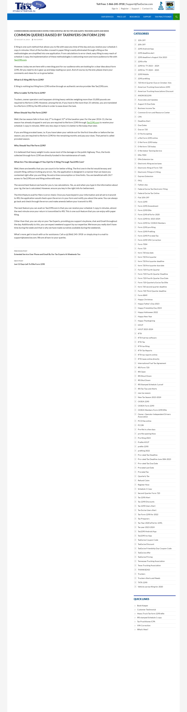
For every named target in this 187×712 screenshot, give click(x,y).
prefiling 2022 (144, 450)
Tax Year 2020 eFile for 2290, (150, 523)
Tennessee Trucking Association (151, 561)
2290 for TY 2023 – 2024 (148, 66)
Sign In (115, 8)
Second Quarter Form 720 (149, 493)
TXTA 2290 (142, 582)
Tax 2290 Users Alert (146, 506)
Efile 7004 (142, 155)
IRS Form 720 (143, 367)
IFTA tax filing (143, 346)
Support (135, 8)
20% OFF (142, 44)
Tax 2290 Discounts (146, 501)
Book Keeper (142, 605)
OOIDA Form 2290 (146, 406)
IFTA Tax (141, 342)
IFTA (140, 333)
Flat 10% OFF (143, 197)
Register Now (143, 484)
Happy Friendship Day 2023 (150, 308)
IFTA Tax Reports (145, 350)
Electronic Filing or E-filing (149, 172)
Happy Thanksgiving (146, 321)
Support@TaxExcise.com (139, 3)
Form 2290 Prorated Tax (148, 236)
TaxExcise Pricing (145, 557)
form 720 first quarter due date (151, 265)
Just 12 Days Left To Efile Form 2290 (29, 262)
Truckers (141, 574)
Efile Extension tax (145, 159)
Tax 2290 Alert (144, 497)
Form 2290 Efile (56, 31)
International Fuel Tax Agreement (152, 363)
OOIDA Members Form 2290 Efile (152, 410)
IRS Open (142, 372)
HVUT (140, 325)
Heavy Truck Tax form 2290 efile (150, 613)
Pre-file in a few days (146, 429)
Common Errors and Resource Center (31, 31)
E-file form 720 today (147, 146)
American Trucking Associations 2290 (154, 87)
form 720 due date (145, 253)
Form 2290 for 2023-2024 (149, 219)
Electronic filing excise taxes (150, 163)
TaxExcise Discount (146, 544)
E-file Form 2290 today (147, 142)
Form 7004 (142, 244)
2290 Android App (146, 49)
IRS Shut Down (144, 380)
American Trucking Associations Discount (155, 91)
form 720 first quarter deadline (151, 261)
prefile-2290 (143, 446)
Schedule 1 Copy (145, 489)
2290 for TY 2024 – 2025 (148, 70)
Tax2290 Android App (147, 531)
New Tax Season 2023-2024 (149, 397)
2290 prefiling (144, 78)
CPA (140, 117)
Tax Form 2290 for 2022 (148, 514)
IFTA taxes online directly (148, 359)
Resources (135, 17)
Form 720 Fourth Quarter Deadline (153, 274)
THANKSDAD (144, 569)
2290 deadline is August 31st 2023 (152, 57)
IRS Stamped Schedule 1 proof (150, 384)
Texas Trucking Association (149, 565)
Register (125, 8)
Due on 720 (143, 129)
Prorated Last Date (146, 467)
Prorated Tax (143, 472)
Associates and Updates (148, 100)
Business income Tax (146, 108)
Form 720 (142, 248)
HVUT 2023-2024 (145, 329)
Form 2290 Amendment (148, 206)
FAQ (140, 180)
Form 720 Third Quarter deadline (152, 291)
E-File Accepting (145, 134)
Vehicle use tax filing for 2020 (150, 586)
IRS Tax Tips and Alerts (74, 31)
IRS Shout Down (145, 376)
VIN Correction (143, 625)
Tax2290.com (20, 60)
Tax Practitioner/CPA (146, 621)
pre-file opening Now (147, 433)
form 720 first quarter (147, 257)
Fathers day (143, 185)
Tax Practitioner (163, 17)
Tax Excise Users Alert (147, 510)
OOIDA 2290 (143, 401)
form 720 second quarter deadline (152, 287)
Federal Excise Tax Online (148, 193)
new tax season (144, 393)
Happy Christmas (145, 299)
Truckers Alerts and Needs (96, 31)
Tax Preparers (143, 518)
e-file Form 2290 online (148, 138)
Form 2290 (142, 202)
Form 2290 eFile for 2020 (149, 214)
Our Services (107, 17)
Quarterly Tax (143, 476)
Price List (121, 17)
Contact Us (147, 8)
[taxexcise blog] (30, 5)
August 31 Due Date (146, 104)
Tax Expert (38, 40)
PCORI (141, 425)
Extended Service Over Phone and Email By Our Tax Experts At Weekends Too (47, 252)
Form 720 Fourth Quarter (149, 270)
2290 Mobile (143, 74)
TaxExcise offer (144, 552)
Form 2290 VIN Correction (149, 240)
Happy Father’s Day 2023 (148, 304)
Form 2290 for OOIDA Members (152, 223)
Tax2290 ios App (145, 535)
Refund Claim (143, 480)
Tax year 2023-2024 (146, 527)
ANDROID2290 (144, 95)
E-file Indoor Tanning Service (150, 151)
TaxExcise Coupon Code (148, 540)
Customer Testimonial (146, 609)
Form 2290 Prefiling (146, 231)
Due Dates (142, 125)
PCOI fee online (144, 421)
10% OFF (142, 40)
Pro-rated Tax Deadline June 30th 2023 (154, 459)
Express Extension (145, 176)
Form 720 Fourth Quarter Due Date (153, 278)
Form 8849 (142, 295)
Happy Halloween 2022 (148, 312)
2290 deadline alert (146, 53)
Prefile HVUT (143, 442)
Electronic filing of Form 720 (150, 168)
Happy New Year (145, 316)
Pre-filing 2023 (144, 438)
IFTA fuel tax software (147, 338)
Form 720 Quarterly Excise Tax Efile (153, 282)
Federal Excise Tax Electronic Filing (153, 189)
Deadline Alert (144, 121)
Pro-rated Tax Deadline (147, 455)
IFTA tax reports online (147, 355)
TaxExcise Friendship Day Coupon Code (155, 548)
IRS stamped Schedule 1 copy (149, 617)
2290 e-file (142, 61)
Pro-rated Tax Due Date (148, 463)
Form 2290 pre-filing (147, 227)
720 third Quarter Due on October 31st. (155, 83)
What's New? (142, 629)
